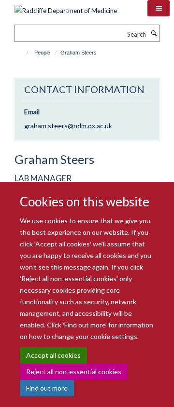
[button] (158, 8)
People (42, 52)
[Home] (23, 52)
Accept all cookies (53, 355)
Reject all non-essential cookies (73, 371)
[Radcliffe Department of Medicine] (65, 7)
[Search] (153, 33)
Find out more (47, 388)
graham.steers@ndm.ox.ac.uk (68, 126)
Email (32, 112)
